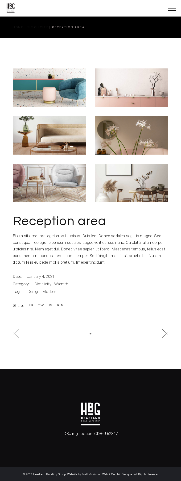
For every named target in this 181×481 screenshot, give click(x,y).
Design (34, 291)
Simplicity (43, 284)
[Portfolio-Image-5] (49, 183)
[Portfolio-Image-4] (131, 135)
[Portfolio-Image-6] (131, 183)
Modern (49, 291)
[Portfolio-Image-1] (49, 87)
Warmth (61, 284)
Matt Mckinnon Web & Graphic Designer (107, 474)
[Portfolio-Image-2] (131, 87)
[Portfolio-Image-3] (49, 135)
